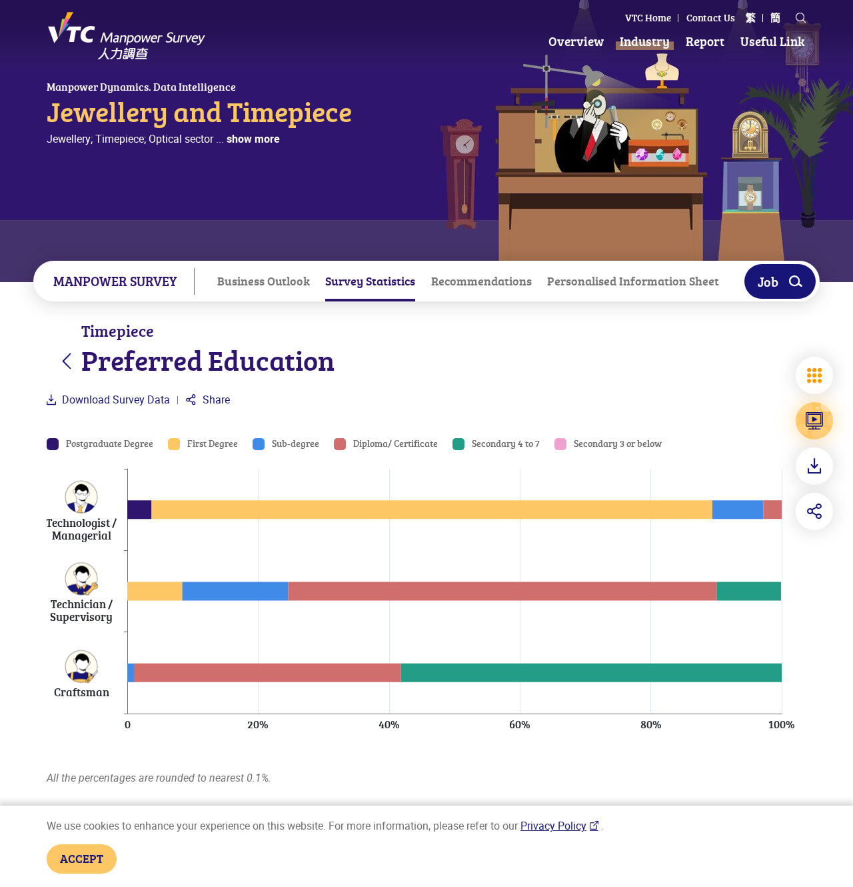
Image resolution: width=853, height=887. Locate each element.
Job (768, 281)
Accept (81, 858)
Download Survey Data (114, 399)
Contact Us (710, 18)
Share (214, 399)
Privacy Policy (553, 825)
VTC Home (648, 18)
